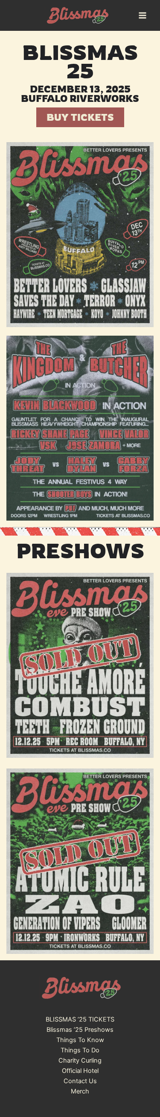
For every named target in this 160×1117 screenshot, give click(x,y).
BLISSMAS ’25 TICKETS (80, 1019)
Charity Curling (80, 1060)
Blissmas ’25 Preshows (80, 1030)
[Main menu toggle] (142, 15)
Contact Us (80, 1081)
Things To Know (80, 1040)
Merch (80, 1091)
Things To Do (80, 1050)
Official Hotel (80, 1071)
